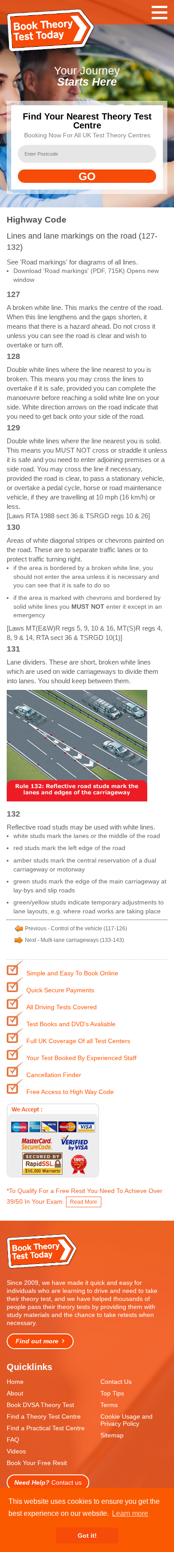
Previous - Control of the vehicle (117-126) (76, 928)
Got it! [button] (87, 1535)
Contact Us (116, 1381)
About (15, 1393)
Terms (109, 1404)
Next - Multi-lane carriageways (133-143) (74, 940)
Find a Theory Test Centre (44, 1416)
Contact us (48, 1482)
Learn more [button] (130, 1513)
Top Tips (112, 1393)
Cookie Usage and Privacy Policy (126, 1420)
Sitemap (112, 1435)
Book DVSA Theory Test (40, 1404)
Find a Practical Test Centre (46, 1428)
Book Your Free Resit (37, 1462)
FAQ (13, 1439)
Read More (83, 1202)
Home (15, 1381)
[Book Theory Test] (42, 1267)
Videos (16, 1451)
